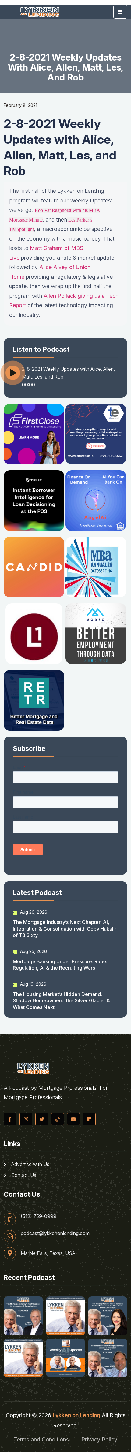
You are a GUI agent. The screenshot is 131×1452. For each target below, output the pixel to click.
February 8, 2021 (20, 105)
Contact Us (23, 1175)
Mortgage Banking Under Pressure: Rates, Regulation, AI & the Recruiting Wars (61, 964)
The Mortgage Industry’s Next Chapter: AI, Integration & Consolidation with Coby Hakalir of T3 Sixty (64, 928)
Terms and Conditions (41, 1439)
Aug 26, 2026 (33, 912)
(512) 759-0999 (38, 1216)
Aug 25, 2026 (33, 951)
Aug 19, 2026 (32, 984)
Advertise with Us (29, 1164)
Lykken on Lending (76, 1415)
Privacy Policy (99, 1439)
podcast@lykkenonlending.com (55, 1233)
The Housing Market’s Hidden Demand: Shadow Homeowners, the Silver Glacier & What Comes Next (61, 1000)
